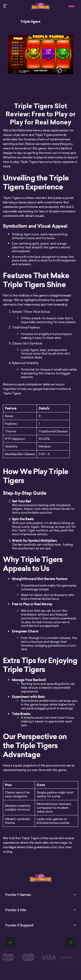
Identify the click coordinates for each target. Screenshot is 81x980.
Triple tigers (30, 21)
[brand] (71, 6)
